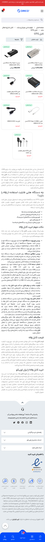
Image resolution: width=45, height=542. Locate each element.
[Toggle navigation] (42, 11)
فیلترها (17, 39)
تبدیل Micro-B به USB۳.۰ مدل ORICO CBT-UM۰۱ (34, 93)
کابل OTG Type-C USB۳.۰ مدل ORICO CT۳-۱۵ (33, 122)
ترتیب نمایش (34, 39)
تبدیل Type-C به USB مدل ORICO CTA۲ (35, 64)
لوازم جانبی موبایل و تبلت (25, 27)
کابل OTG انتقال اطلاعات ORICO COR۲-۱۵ (13, 93)
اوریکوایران (15, 519)
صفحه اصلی (40, 27)
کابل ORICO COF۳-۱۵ (13, 121)
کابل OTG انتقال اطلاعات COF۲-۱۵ (24, 152)
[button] (13, 537)
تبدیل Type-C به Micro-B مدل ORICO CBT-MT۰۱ (11, 64)
